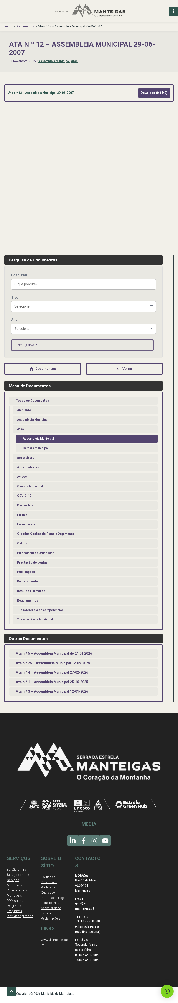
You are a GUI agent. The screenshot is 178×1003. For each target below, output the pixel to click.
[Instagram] (94, 840)
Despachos (25, 505)
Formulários (26, 524)
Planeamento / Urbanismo (35, 553)
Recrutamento (27, 581)
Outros (22, 543)
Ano (14, 320)
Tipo (14, 297)
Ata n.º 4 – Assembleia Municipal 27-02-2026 (52, 672)
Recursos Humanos (31, 591)
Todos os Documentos (32, 400)
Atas (74, 61)
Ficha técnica (50, 903)
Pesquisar (19, 275)
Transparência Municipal (35, 619)
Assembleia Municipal (54, 61)
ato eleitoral (26, 457)
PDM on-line (15, 900)
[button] (167, 991)
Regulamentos (27, 600)
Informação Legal (53, 898)
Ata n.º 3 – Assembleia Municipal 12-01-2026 (52, 691)
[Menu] (173, 11)
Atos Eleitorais (28, 467)
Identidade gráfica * (20, 916)
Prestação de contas (32, 562)
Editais (22, 515)
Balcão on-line (16, 869)
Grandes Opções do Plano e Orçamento (45, 534)
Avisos (22, 476)
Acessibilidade (51, 908)
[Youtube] (105, 840)
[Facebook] (83, 840)
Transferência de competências (40, 610)
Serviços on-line (18, 875)
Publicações (26, 572)
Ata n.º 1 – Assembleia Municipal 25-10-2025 (52, 682)
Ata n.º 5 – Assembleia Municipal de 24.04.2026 (54, 653)
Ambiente (24, 410)
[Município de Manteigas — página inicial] (89, 11)
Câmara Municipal (36, 448)
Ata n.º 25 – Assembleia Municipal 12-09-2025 (53, 663)
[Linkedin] (72, 840)
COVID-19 (24, 495)
